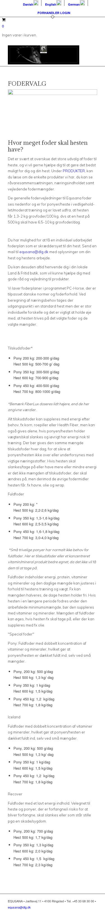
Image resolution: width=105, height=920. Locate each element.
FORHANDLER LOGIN (54, 13)
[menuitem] (30, 3)
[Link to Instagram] (84, 913)
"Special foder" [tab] (21, 634)
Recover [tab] (15, 794)
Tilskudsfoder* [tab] (21, 348)
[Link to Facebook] (76, 913)
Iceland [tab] (14, 717)
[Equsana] (43, 55)
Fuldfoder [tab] (16, 494)
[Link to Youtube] (93, 913)
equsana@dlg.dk (33, 252)
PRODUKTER (74, 171)
